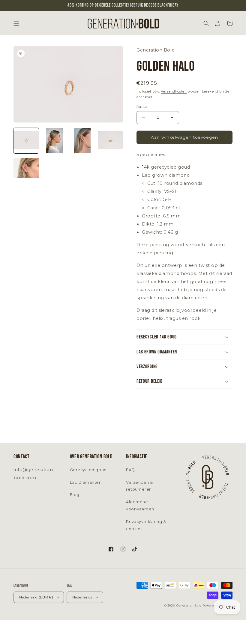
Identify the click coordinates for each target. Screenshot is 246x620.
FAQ (130, 470)
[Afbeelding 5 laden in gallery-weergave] (26, 169)
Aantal (142, 107)
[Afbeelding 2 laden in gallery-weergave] (54, 140)
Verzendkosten (174, 91)
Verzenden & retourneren (139, 486)
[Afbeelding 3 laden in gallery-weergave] (82, 140)
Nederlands (82, 597)
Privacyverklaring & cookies (146, 525)
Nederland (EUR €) (36, 597)
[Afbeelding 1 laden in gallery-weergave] (26, 140)
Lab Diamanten (86, 482)
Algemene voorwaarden (140, 505)
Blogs (76, 494)
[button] (16, 23)
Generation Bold (189, 605)
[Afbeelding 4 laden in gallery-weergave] (110, 140)
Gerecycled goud (88, 470)
